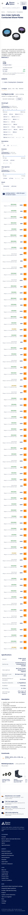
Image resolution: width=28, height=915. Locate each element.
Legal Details (4, 874)
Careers (3, 903)
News (2, 899)
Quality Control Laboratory (8, 894)
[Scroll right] (25, 776)
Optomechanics (5, 845)
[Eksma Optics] (10, 3)
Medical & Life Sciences (7, 855)
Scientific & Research (7, 864)
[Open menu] (2, 3)
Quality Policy (5, 878)
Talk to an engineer (6, 897)
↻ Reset (19, 99)
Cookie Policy (4, 872)
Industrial (3, 859)
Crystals (3, 837)
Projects (3, 892)
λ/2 (4, 145)
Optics (3, 843)
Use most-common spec (8, 99)
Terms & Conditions (6, 880)
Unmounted (6, 186)
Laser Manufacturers (6, 853)
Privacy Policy (5, 876)
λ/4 (8, 145)
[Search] (25, 7)
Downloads (17, 88)
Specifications (9, 88)
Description (13, 88)
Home (3, 12)
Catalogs (3, 901)
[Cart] (18, 3)
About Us (3, 870)
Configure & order (4, 88)
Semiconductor (5, 857)
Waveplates (20, 12)
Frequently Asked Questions (8, 888)
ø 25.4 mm (13, 186)
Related (21, 88)
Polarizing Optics (11, 12)
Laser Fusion (4, 861)
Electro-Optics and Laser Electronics (10, 839)
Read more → (5, 57)
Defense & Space (6, 851)
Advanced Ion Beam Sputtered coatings (11, 886)
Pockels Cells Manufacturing (8, 890)
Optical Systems (5, 841)
